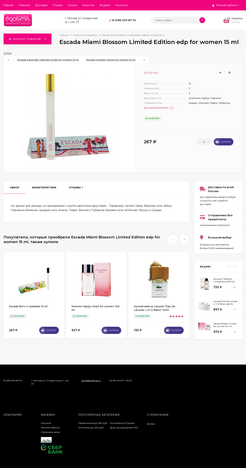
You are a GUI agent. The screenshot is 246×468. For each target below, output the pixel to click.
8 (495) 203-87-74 (124, 20)
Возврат (105, 5)
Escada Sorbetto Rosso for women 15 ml (110, 59)
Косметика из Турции (122, 423)
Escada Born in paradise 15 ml (28, 306)
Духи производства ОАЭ (124, 427)
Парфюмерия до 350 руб (92, 423)
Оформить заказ (50, 432)
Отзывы (57, 5)
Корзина (46, 423)
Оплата (72, 5)
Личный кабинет (50, 427)
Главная (8, 5)
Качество (88, 5)
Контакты (121, 5)
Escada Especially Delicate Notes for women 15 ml (48, 59)
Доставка (41, 5)
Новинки (24, 5)
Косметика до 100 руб (90, 427)
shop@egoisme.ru (91, 380)
